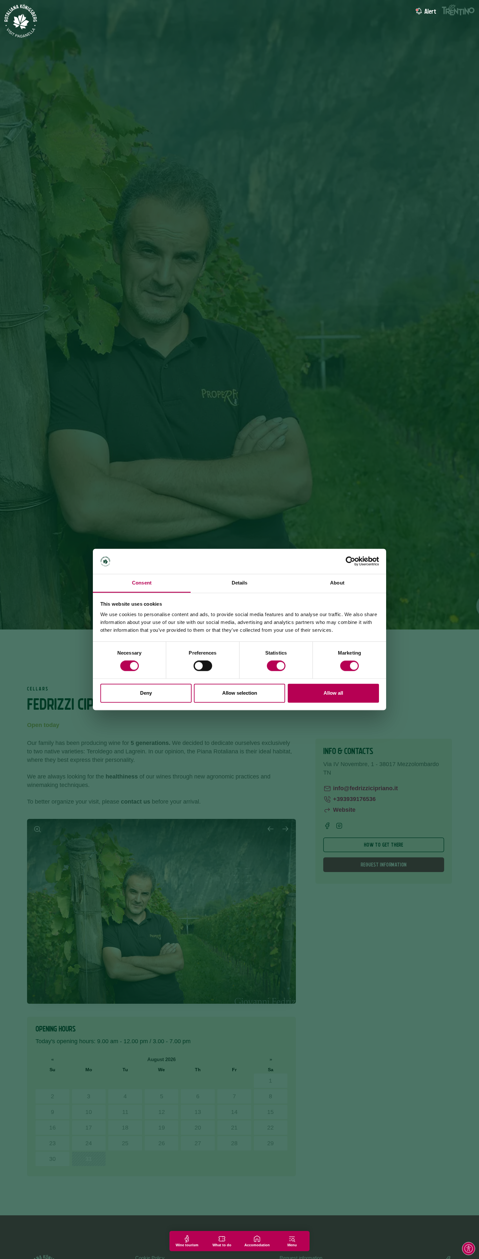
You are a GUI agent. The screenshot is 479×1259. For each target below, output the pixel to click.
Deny (146, 693)
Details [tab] (240, 582)
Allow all (333, 693)
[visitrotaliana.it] (21, 21)
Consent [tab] (142, 582)
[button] (468, 1248)
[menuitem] (442, 11)
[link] (418, 11)
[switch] (203, 666)
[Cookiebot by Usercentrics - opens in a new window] (350, 561)
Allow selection (239, 693)
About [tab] (337, 582)
